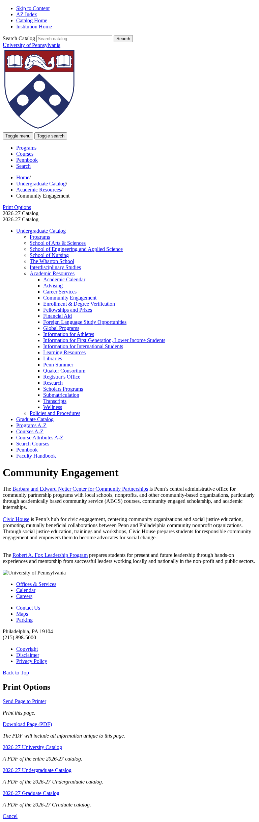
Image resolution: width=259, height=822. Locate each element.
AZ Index (26, 14)
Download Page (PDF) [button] (27, 724)
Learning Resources (64, 352)
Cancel (10, 816)
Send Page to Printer (24, 701)
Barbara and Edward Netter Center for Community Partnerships (80, 489)
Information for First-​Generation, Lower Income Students (104, 340)
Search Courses (32, 443)
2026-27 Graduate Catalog (31, 793)
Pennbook (27, 160)
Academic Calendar (64, 279)
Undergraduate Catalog (41, 183)
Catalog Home (31, 20)
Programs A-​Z (31, 425)
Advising (53, 285)
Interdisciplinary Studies (55, 267)
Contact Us (28, 608)
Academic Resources (38, 189)
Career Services (60, 291)
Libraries (52, 358)
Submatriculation (61, 395)
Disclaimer (27, 655)
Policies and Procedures (55, 413)
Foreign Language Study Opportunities (84, 322)
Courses (24, 154)
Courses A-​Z (30, 431)
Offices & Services (36, 584)
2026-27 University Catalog (32, 747)
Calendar (25, 590)
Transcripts (54, 401)
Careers (24, 596)
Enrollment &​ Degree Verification (79, 304)
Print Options (17, 207)
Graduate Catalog (35, 419)
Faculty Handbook (36, 456)
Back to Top (16, 672)
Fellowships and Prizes (67, 310)
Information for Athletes (68, 334)
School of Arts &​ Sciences (58, 243)
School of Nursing (49, 255)
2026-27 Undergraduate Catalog (37, 770)
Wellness (52, 407)
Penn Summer (58, 364)
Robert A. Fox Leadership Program (50, 555)
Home (22, 177)
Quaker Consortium (64, 371)
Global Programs (61, 328)
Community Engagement (69, 298)
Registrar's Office (61, 377)
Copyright (27, 649)
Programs (26, 148)
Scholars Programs (63, 389)
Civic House (16, 519)
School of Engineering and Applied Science (76, 249)
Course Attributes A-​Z (39, 437)
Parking (24, 620)
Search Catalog (19, 38)
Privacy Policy (31, 661)
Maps (22, 614)
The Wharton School (52, 261)
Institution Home (34, 26)
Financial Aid (57, 316)
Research (53, 383)
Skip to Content (33, 8)
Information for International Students (83, 346)
